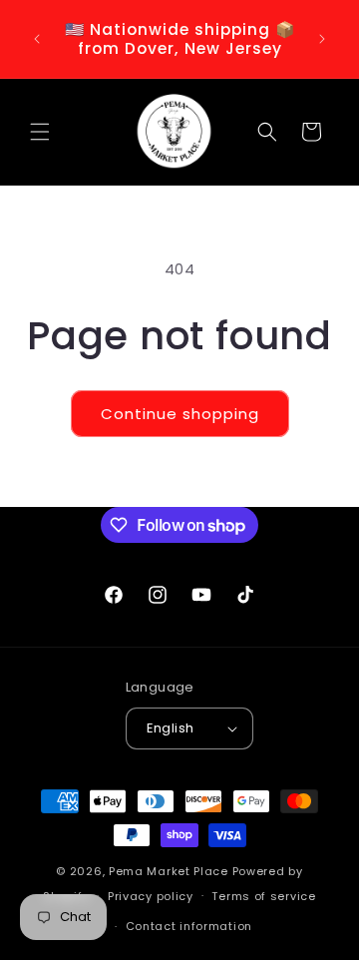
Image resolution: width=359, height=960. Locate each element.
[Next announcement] (322, 39)
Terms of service (263, 896)
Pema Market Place (168, 871)
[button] (40, 132)
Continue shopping (180, 413)
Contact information (189, 926)
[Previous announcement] (37, 39)
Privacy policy (150, 896)
